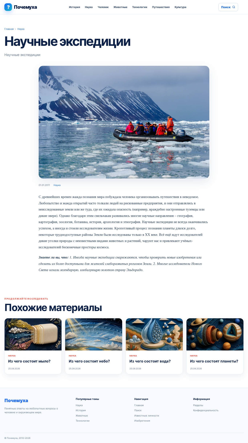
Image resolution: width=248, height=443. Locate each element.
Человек (103, 7)
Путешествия (161, 7)
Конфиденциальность (205, 410)
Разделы (198, 405)
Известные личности (146, 415)
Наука (89, 7)
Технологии (139, 7)
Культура (180, 7)
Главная (9, 28)
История (74, 7)
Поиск (137, 410)
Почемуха (16, 400)
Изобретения (142, 420)
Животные (120, 7)
